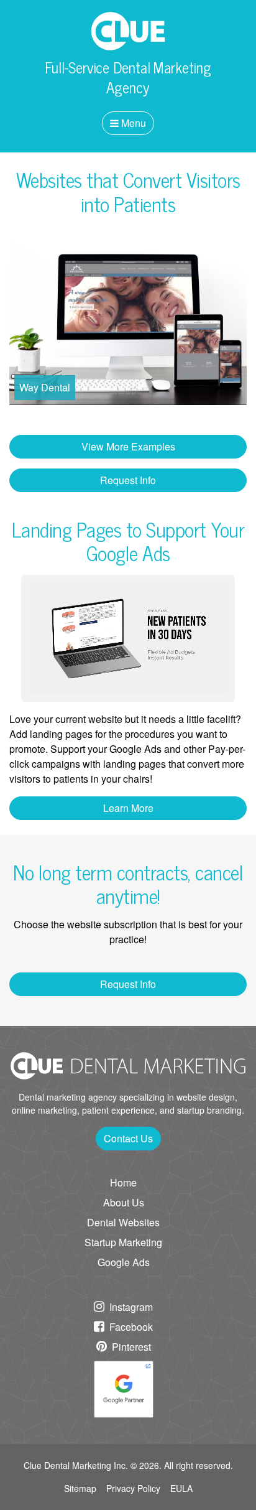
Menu (132, 123)
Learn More (128, 808)
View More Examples (128, 446)
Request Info (128, 480)
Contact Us (128, 1138)
